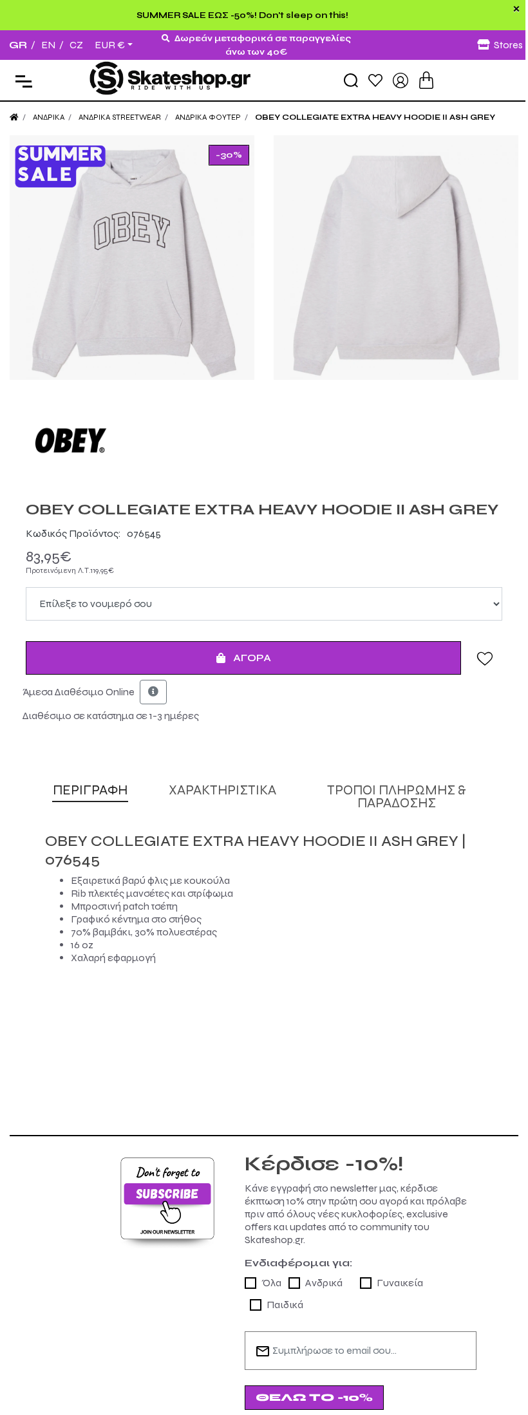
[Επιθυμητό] (484, 658)
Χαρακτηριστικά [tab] (222, 790)
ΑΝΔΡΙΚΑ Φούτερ (208, 117)
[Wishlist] (375, 79)
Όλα (271, 1283)
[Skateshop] (171, 79)
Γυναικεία (400, 1283)
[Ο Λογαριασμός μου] (400, 79)
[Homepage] (14, 117)
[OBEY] (264, 440)
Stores (508, 45)
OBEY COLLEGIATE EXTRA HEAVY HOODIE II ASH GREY (375, 117)
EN (48, 45)
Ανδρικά (324, 1283)
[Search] (351, 80)
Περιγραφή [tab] (90, 790)
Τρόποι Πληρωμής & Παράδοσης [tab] (396, 796)
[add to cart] (426, 80)
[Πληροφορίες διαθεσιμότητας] (153, 692)
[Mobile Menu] (21, 80)
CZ (76, 45)
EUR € (110, 45)
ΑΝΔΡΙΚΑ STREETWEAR (120, 117)
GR (18, 45)
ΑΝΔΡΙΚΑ (48, 117)
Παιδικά (285, 1304)
